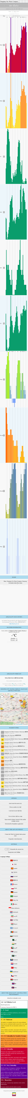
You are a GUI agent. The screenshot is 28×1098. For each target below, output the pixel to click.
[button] (23, 706)
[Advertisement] (14, 600)
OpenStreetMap (19, 724)
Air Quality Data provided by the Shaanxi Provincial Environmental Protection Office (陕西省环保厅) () (14, 622)
